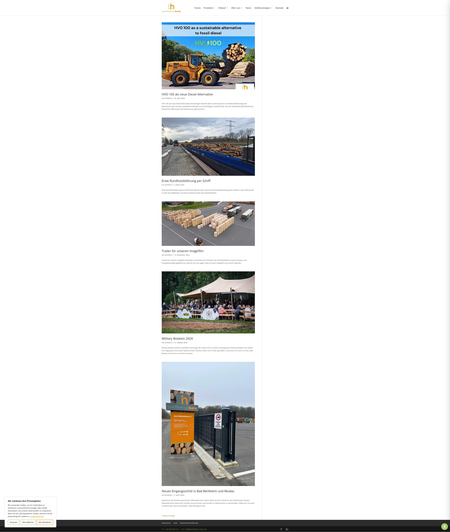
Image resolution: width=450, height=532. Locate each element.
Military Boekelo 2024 (177, 338)
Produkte (208, 8)
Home (198, 8)
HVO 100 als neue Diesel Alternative (187, 94)
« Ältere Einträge (168, 516)
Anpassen (13, 522)
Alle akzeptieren (45, 522)
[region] (30, 512)
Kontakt (279, 8)
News (248, 8)
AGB (175, 523)
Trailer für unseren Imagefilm (183, 251)
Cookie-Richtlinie (37, 516)
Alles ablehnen (28, 522)
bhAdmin (168, 98)
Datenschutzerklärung (189, 523)
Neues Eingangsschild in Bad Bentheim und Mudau (198, 491)
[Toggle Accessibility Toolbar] (444, 526)
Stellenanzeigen (262, 8)
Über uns (235, 8)
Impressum (166, 523)
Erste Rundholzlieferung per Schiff (186, 181)
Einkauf (222, 8)
